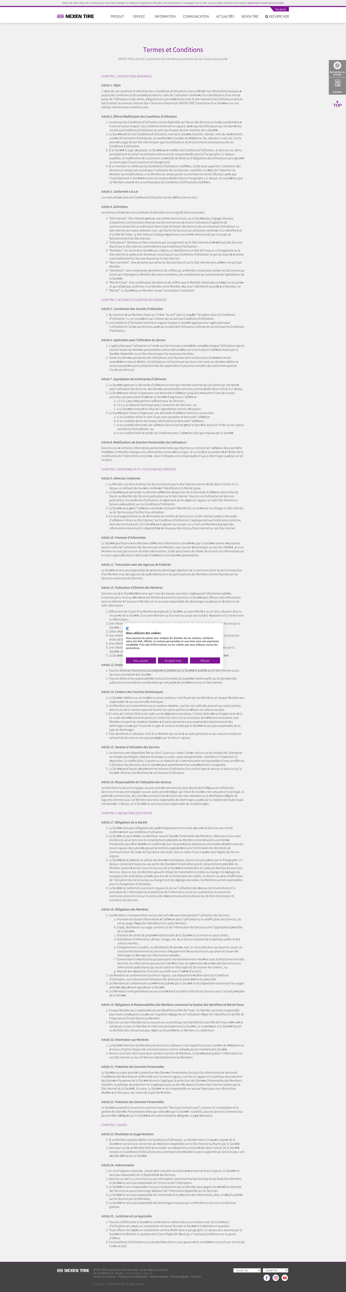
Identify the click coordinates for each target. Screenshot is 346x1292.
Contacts (196, 1276)
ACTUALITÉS (225, 16)
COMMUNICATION (196, 16)
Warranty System (337, 86)
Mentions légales (159, 1276)
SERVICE (140, 16)
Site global (280, 9)
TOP (337, 103)
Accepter (279, 3)
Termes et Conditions (104, 1276)
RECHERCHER (278, 16)
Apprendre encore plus (260, 3)
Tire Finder (337, 68)
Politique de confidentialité (133, 1276)
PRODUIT (118, 16)
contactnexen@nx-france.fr (138, 1273)
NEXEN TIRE (249, 16)
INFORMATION (165, 16)
